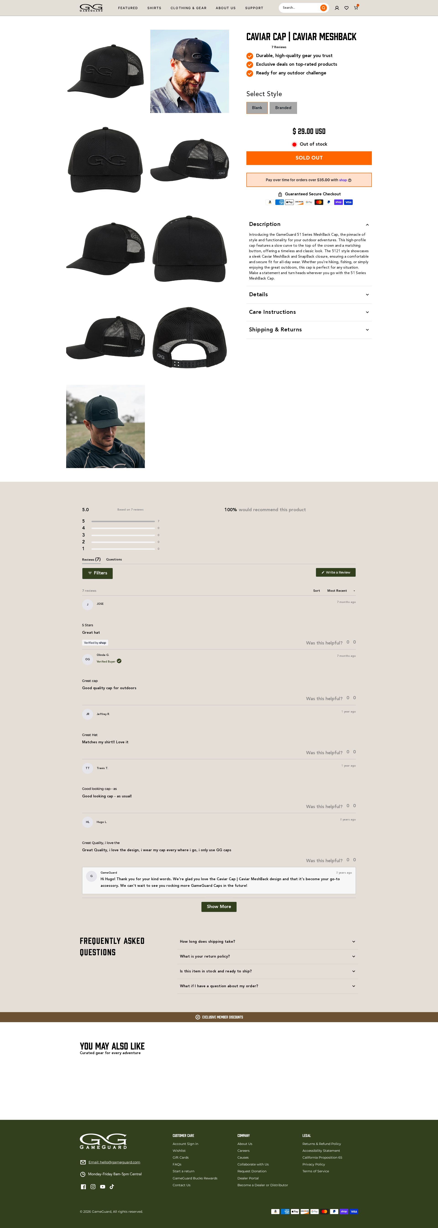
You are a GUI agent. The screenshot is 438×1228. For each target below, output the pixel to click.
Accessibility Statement (321, 1151)
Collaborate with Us (253, 1164)
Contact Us (181, 1185)
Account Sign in (185, 1144)
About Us (226, 8)
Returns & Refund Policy (321, 1144)
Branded (286, 110)
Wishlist (179, 1151)
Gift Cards (181, 1157)
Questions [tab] (114, 561)
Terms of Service (315, 1171)
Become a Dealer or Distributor (262, 1185)
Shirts (154, 8)
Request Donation (251, 1171)
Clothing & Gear (189, 8)
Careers (243, 1151)
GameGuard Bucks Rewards (195, 1178)
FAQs (177, 1164)
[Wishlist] (346, 8)
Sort (317, 590)
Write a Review (340, 573)
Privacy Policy (313, 1164)
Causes (243, 1157)
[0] (356, 8)
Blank (260, 110)
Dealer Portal (248, 1178)
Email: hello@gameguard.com (114, 1162)
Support (254, 8)
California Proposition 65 (322, 1157)
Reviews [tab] (91, 560)
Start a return (183, 1171)
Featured (128, 8)
